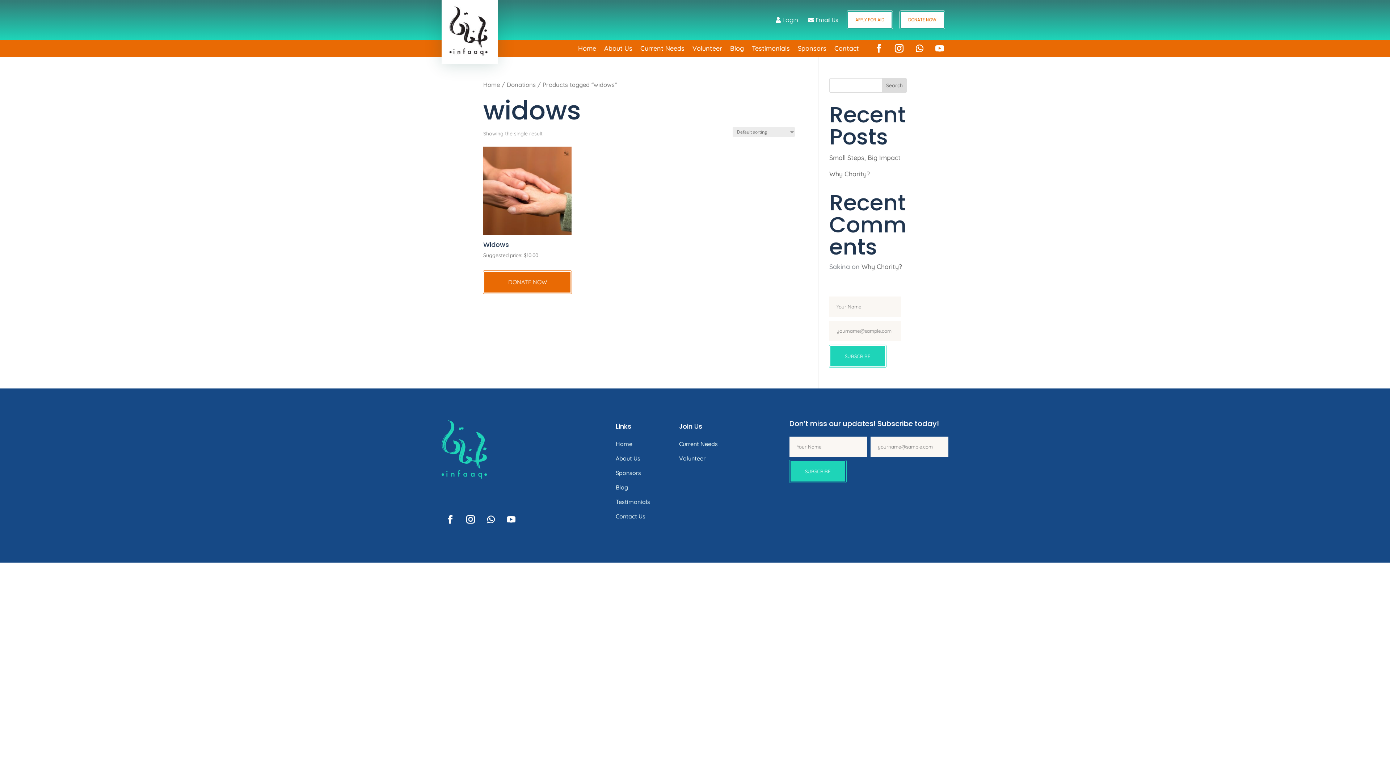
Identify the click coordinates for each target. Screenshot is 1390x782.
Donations (521, 84)
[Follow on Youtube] (939, 48)
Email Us (827, 20)
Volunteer (707, 49)
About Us (618, 49)
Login (790, 20)
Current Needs (662, 49)
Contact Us (630, 516)
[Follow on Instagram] (899, 48)
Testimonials (771, 49)
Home (587, 49)
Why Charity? (849, 174)
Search (894, 85)
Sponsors (812, 49)
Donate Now (922, 20)
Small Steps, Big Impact (865, 158)
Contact (846, 49)
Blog (737, 49)
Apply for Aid (869, 20)
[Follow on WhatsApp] (919, 48)
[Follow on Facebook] (879, 48)
